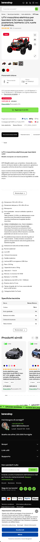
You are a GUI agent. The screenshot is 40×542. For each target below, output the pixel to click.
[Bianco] (12, 70)
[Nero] (4, 366)
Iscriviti (33, 470)
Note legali (20, 507)
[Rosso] (7, 70)
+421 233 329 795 (17, 423)
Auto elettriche (6, 125)
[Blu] (7, 366)
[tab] (10, 134)
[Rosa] (12, 366)
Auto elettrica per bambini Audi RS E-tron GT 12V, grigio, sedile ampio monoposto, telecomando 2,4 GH (13, 375)
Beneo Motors (17, 125)
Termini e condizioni (8, 504)
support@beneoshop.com (20, 425)
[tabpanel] (20, 236)
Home (3, 14)
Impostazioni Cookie (8, 507)
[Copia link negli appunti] (35, 44)
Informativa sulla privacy (23, 504)
